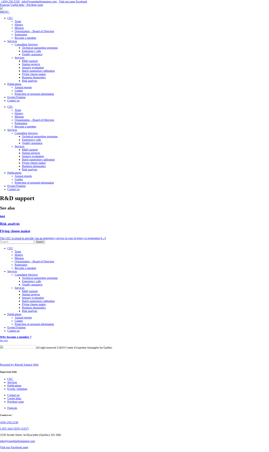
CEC (10, 18)
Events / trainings (17, 388)
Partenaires (21, 34)
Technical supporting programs (40, 47)
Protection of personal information (34, 93)
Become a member (25, 37)
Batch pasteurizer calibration (38, 70)
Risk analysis (29, 80)
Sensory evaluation (33, 67)
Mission (19, 28)
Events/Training (16, 97)
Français (5, 4)
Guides (19, 90)
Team (18, 21)
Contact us (13, 100)
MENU (5, 11)
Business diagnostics (34, 77)
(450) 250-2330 (9, 422)
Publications (14, 84)
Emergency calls (31, 51)
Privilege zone (34, 4)
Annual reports (23, 87)
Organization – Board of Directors (34, 31)
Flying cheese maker (34, 74)
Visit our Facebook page (14, 447)
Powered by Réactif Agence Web (19, 364)
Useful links (17, 4)
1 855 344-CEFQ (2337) (14, 428)
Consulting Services (26, 44)
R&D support (30, 61)
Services (12, 41)
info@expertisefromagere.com (17, 441)
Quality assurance (32, 54)
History (19, 24)
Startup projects (31, 64)
